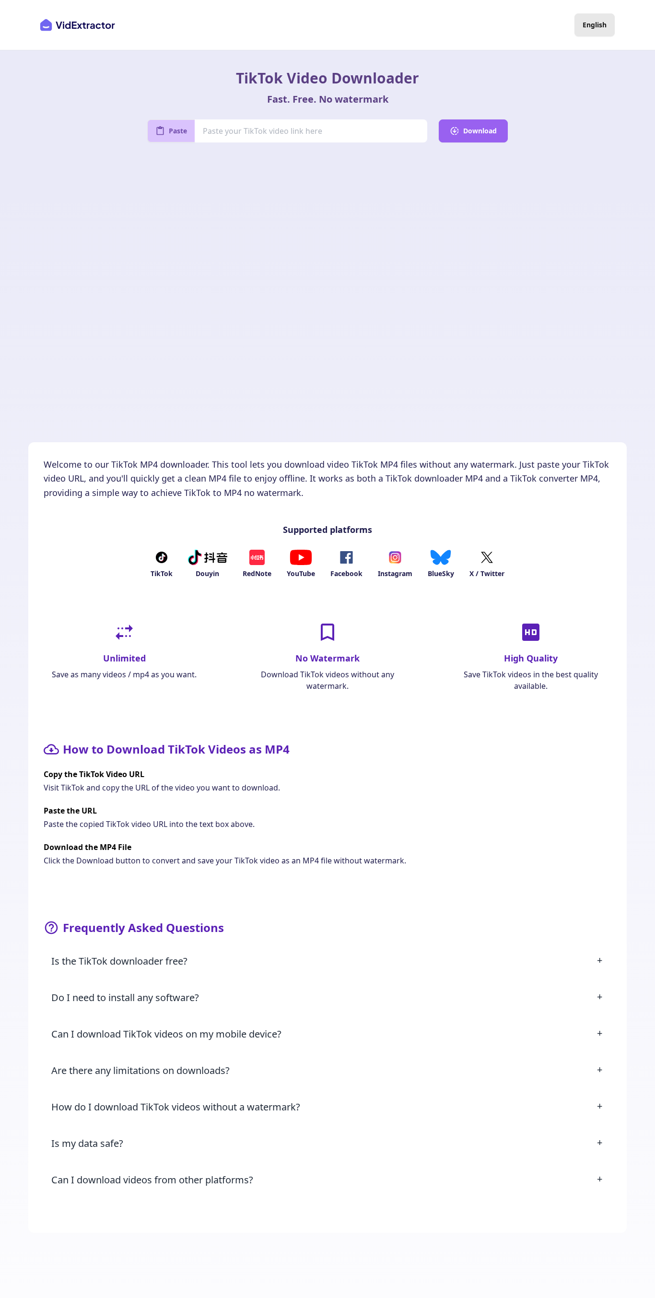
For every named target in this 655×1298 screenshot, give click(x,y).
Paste (178, 130)
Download (480, 130)
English (595, 24)
